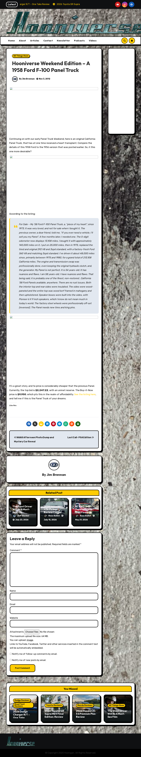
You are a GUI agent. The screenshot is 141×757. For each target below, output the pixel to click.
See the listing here (85, 394)
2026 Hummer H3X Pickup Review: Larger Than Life (53, 511)
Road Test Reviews (19, 705)
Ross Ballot (54, 516)
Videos (93, 40)
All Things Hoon (21, 56)
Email (12, 604)
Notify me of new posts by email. (29, 660)
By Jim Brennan (27, 79)
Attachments (17, 632)
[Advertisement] (122, 92)
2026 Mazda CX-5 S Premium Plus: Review (86, 713)
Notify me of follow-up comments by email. (34, 654)
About (22, 40)
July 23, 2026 (22, 520)
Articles (34, 40)
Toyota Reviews (54, 705)
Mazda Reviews (85, 705)
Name (13, 591)
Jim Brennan (56, 475)
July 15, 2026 (50, 520)
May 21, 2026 (81, 520)
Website (14, 618)
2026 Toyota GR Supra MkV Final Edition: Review (54, 713)
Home (11, 40)
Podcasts (79, 40)
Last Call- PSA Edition (79, 437)
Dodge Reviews (21, 700)
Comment (15, 550)
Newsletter (63, 40)
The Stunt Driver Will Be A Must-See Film (22, 509)
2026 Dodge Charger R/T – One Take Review (21, 716)
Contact (48, 40)
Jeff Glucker (23, 516)
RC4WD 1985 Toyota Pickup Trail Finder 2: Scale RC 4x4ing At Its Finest (84, 512)
